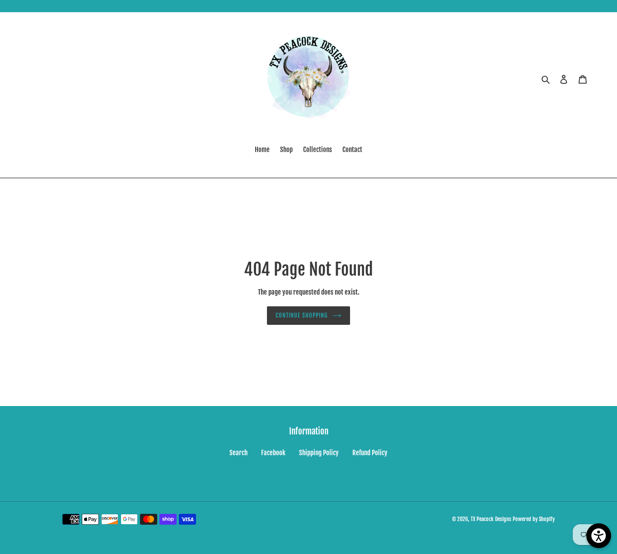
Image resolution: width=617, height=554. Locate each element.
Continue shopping (302, 315)
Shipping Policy (319, 452)
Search (238, 452)
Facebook (273, 452)
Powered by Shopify (534, 519)
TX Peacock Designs (491, 519)
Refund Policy (370, 452)
